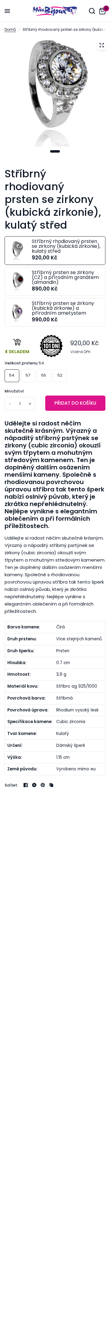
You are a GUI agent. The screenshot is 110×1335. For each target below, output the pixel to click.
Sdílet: (11, 785)
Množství (14, 391)
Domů (10, 29)
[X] (34, 785)
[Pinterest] (42, 785)
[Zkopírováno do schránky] (51, 785)
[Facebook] (25, 785)
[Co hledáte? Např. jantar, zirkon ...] (92, 11)
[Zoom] (101, 45)
